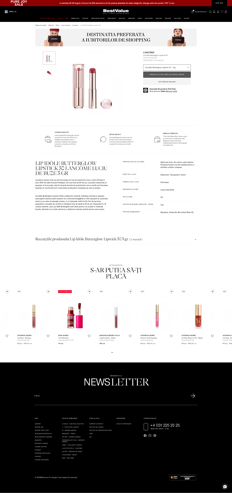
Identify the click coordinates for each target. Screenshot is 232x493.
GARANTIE (38, 440)
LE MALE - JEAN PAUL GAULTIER (72, 424)
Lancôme (75, 25)
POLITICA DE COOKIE (96, 427)
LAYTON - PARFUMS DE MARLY (72, 451)
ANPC (91, 433)
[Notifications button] (214, 11)
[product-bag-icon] (7, 341)
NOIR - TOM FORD (68, 458)
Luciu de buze (65, 25)
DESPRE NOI (39, 427)
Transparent (175, 175)
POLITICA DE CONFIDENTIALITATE (100, 430)
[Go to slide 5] (120, 352)
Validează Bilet (201, 12)
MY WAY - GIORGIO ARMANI (71, 437)
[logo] (116, 11)
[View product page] (34, 313)
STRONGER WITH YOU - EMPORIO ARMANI (73, 441)
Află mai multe (171, 91)
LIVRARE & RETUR (41, 447)
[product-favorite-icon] (7, 336)
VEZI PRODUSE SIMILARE (167, 82)
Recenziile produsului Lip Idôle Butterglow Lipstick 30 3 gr (88, 239)
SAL (90, 437)
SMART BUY (75, 18)
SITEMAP (38, 450)
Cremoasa (164, 182)
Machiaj (51, 25)
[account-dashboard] (218, 11)
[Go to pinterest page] (154, 435)
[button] (49, 58)
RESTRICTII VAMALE (41, 443)
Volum (183, 175)
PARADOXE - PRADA (68, 433)
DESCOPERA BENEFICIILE (43, 433)
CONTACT (38, 456)
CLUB (12, 11)
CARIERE (38, 424)
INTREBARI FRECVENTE (42, 453)
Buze (57, 25)
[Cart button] (226, 11)
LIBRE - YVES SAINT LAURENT (72, 445)
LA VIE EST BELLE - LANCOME (72, 448)
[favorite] (222, 11)
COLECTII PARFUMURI (123, 424)
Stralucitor (164, 175)
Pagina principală (40, 25)
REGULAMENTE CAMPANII (43, 437)
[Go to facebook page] (145, 435)
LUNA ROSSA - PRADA (69, 455)
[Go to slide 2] (114, 352)
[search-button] (210, 11)
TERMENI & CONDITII (96, 424)
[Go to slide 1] (112, 352)
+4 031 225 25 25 (165, 425)
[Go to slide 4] (118, 352)
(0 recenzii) (159, 60)
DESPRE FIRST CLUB (42, 430)
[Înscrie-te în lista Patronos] (193, 396)
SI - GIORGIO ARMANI (69, 430)
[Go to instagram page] (150, 435)
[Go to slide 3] (116, 352)
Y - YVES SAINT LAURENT (70, 427)
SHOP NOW (219, 3)
